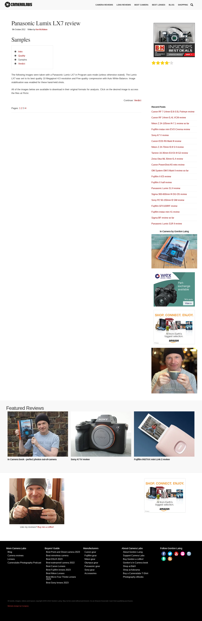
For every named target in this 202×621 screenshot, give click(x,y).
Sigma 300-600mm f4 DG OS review (169, 194)
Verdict (21, 63)
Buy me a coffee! (46, 527)
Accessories (90, 573)
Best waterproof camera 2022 (60, 563)
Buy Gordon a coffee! (133, 559)
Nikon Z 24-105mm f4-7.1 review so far (170, 123)
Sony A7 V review (160, 135)
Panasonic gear (92, 566)
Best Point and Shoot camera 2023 (63, 552)
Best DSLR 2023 (54, 559)
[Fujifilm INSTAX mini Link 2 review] (164, 434)
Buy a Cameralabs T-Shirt (135, 573)
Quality (21, 55)
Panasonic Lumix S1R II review (166, 223)
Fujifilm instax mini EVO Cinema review (170, 129)
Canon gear (90, 552)
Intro (20, 51)
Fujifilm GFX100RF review (164, 206)
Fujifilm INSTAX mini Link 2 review (152, 459)
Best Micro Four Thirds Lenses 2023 (61, 578)
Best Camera (141, 5)
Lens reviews (124, 5)
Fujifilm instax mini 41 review (165, 212)
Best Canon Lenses (55, 566)
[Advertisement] (172, 87)
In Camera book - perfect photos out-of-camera (32, 459)
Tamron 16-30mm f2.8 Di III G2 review (169, 153)
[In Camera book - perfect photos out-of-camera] (38, 434)
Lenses (11, 559)
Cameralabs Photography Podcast (24, 563)
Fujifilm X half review (161, 182)
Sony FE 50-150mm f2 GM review (167, 200)
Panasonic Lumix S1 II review (165, 188)
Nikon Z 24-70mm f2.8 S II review (167, 147)
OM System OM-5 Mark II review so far (170, 170)
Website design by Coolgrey (18, 606)
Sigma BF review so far (162, 218)
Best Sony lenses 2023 (57, 583)
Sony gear (90, 570)
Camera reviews (104, 5)
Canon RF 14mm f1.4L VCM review (168, 117)
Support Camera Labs (133, 555)
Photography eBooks (133, 577)
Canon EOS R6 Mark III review (166, 141)
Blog (171, 5)
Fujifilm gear (91, 555)
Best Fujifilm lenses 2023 (58, 570)
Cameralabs (18, 5)
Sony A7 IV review (80, 459)
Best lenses (158, 5)
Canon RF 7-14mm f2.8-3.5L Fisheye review (172, 111)
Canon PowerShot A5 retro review (168, 165)
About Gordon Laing (133, 552)
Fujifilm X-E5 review (161, 176)
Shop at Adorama (131, 570)
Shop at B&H (129, 566)
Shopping (183, 5)
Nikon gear (90, 559)
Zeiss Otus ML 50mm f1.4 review (167, 159)
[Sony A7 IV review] (101, 434)
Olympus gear (91, 563)
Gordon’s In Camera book (135, 563)
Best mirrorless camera (57, 555)
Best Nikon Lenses (55, 573)
